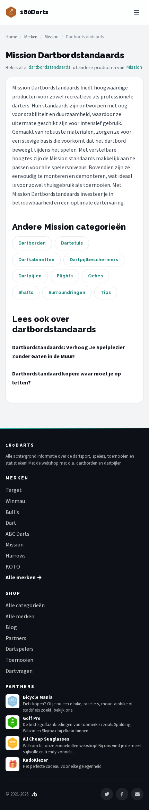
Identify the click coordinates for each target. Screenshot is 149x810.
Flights (65, 275)
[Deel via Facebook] (122, 794)
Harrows (16, 555)
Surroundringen (67, 292)
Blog (11, 626)
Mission (52, 37)
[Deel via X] (106, 794)
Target (14, 489)
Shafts (25, 292)
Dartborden (32, 243)
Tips (105, 292)
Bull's (12, 511)
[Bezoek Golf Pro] (12, 722)
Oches (95, 275)
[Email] (137, 794)
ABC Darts (17, 533)
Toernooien (19, 659)
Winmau (15, 500)
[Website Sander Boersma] (34, 794)
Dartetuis (72, 243)
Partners (16, 638)
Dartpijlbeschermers (94, 259)
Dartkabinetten (36, 259)
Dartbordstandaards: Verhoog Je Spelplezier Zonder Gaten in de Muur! (68, 352)
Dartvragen (19, 670)
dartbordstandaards (49, 67)
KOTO (13, 566)
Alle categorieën (25, 605)
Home (11, 37)
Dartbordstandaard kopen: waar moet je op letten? (66, 378)
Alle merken (20, 616)
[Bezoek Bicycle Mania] (12, 701)
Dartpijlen (30, 275)
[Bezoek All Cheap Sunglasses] (12, 743)
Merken (30, 37)
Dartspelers (20, 648)
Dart (11, 522)
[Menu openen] (136, 12)
